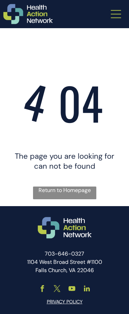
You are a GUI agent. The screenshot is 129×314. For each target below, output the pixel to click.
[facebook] (42, 289)
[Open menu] (116, 14)
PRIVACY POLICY (65, 302)
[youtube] (72, 289)
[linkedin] (87, 289)
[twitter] (57, 289)
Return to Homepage (65, 190)
